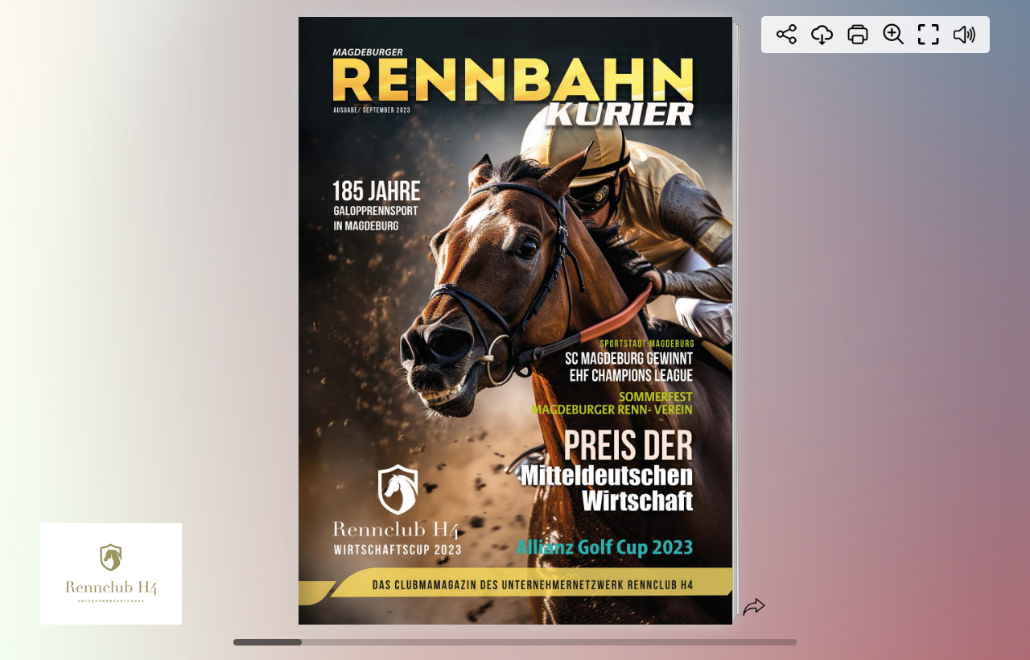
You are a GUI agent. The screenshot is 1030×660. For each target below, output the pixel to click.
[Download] (822, 34)
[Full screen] (928, 34)
